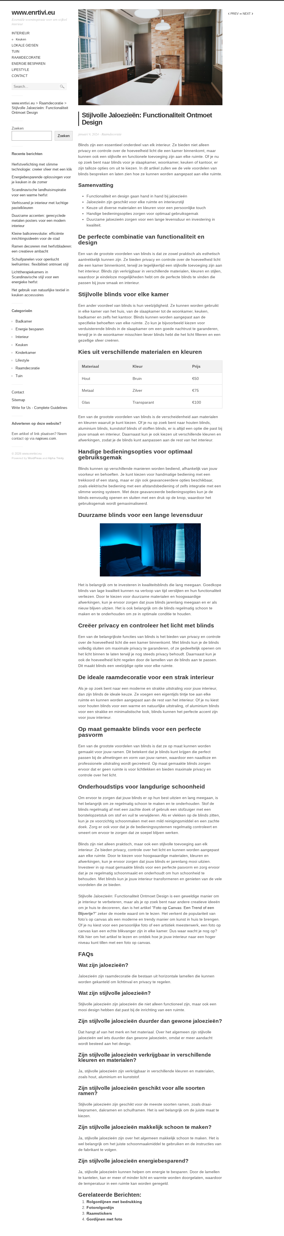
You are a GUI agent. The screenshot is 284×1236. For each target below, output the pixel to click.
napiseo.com (46, 438)
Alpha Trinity (56, 458)
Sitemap (18, 400)
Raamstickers (99, 1213)
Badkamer (24, 321)
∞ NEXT (246, 13)
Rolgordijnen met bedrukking (114, 1201)
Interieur (21, 33)
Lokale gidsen (25, 45)
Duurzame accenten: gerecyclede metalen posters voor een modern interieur (38, 220)
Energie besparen (28, 64)
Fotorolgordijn (100, 1207)
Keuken (21, 39)
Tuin (15, 51)
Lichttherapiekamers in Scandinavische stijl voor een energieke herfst (35, 277)
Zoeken (18, 128)
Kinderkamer (26, 353)
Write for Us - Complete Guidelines (39, 408)
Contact (19, 76)
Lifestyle (20, 70)
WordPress (35, 458)
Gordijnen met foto (104, 1219)
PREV (233, 13)
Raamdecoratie (26, 58)
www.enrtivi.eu (33, 12)
